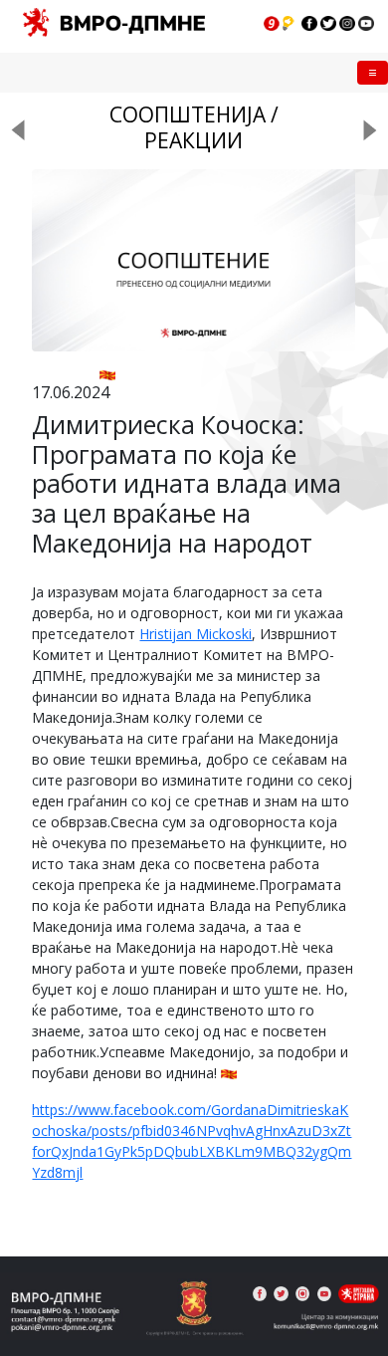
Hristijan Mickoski (195, 633)
